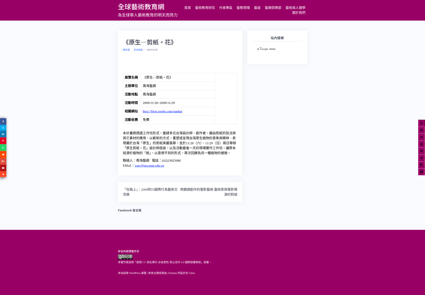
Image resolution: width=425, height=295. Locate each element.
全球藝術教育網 (141, 6)
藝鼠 (257, 8)
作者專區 (225, 8)
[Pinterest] (3, 140)
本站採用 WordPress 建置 (132, 273)
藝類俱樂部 (273, 8)
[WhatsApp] (3, 147)
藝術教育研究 (205, 8)
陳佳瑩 (126, 50)
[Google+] (3, 161)
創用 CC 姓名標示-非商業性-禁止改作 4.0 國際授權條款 (168, 262)
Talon (192, 273)
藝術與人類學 (295, 8)
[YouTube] (3, 167)
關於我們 (298, 13)
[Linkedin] (3, 134)
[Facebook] (3, 121)
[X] (3, 128)
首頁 (187, 8)
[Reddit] (3, 154)
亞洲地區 (138, 50)
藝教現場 (243, 8)
